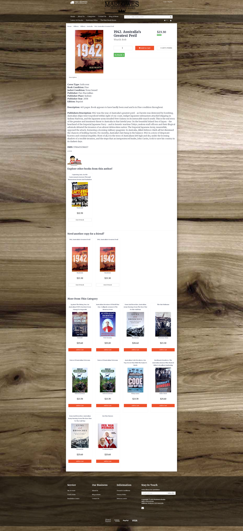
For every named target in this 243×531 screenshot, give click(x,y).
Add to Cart (145, 48)
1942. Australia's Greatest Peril (104, 26)
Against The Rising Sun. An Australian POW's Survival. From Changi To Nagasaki (80, 307)
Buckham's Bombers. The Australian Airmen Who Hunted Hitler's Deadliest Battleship (163, 362)
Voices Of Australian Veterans (80, 360)
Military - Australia (86, 26)
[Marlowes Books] (121, 7)
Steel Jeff (79, 337)
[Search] (171, 17)
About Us (81, 16)
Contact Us (102, 16)
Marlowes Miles (92, 20)
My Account (71, 490)
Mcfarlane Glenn (163, 337)
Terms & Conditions (123, 490)
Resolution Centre (73, 498)
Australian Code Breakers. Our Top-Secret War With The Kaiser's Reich (135, 362)
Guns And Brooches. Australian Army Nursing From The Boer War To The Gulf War (135, 307)
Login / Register (168, 1)
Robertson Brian (80, 393)
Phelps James (135, 393)
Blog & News (113, 16)
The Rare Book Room (108, 20)
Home (73, 16)
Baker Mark (163, 393)
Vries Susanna (107, 337)
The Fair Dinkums (163, 304)
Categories (91, 16)
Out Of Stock (80, 220)
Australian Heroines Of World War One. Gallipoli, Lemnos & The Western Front (107, 307)
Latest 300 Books (77, 20)
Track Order (71, 494)
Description (73, 77)
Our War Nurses (107, 416)
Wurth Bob (80, 208)
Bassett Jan (135, 337)
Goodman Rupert (107, 449)
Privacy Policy (121, 494)
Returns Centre (122, 498)
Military (76, 26)
